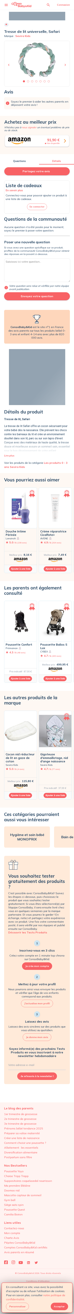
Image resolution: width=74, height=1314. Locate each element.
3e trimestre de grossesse (20, 1123)
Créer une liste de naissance (22, 1138)
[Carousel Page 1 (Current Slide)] (24, 81)
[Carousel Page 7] (49, 81)
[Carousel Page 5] (40, 81)
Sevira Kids (22, 36)
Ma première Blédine (17, 1185)
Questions (19, 161)
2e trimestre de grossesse (20, 1119)
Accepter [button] (59, 1306)
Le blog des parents (18, 1108)
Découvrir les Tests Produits (27, 932)
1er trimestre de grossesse (20, 1114)
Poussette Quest (14, 1209)
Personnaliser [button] (17, 1306)
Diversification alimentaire (20, 1152)
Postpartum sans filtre (18, 1157)
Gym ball (9, 1200)
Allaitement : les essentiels (21, 1147)
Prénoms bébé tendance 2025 (23, 1128)
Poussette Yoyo (14, 1171)
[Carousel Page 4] (36, 81)
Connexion (63, 4)
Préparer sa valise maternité (22, 1133)
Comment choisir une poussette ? (25, 1143)
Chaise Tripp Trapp (16, 1176)
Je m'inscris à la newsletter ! (37, 1076)
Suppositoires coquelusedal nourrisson (28, 1181)
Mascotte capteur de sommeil (22, 1195)
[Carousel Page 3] (32, 81)
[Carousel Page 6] (45, 81)
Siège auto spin (14, 1204)
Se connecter (37, 206)
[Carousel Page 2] (28, 81)
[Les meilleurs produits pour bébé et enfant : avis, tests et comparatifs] (21, 4)
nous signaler (29, 127)
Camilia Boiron (13, 1214)
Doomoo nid (11, 1190)
